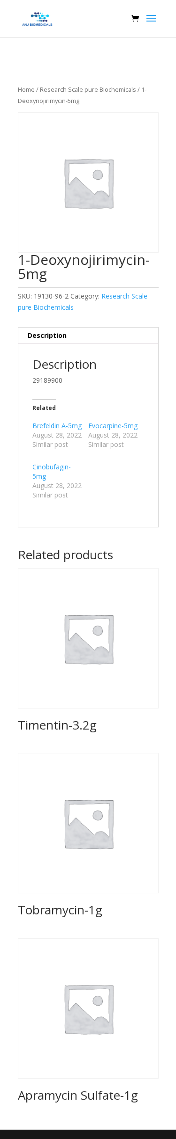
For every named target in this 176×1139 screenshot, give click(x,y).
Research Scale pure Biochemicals (88, 89)
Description (47, 335)
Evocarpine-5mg (113, 425)
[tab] (88, 336)
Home (26, 89)
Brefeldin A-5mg (57, 425)
